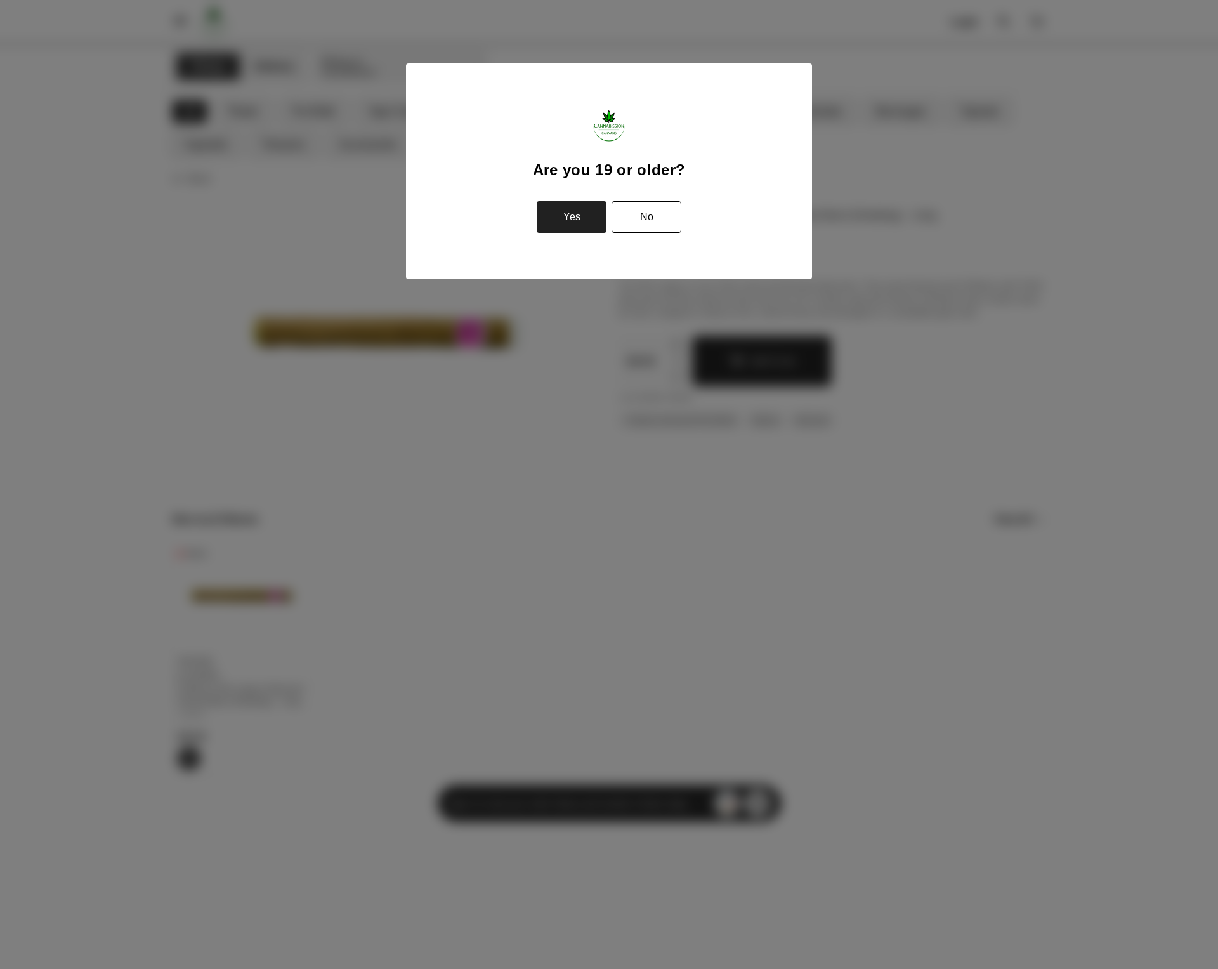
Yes (571, 216)
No (646, 216)
